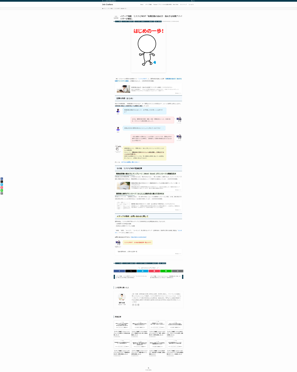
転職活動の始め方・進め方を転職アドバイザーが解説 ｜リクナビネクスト (151, 87)
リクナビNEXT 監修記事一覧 (127, 21)
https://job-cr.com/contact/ (138, 237)
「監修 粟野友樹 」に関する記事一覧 (127, 251)
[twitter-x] (136, 305)
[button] (119, 271)
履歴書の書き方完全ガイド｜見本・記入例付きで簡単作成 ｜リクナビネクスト (153, 204)
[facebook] (133, 305)
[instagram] (138, 305)
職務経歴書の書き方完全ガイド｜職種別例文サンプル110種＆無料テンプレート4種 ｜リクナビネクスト (155, 183)
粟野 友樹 (122, 303)
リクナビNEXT (142, 78)
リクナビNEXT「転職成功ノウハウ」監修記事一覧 (144, 21)
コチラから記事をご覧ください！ (130, 162)
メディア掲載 (118, 21)
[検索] (194, 1)
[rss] (192, 1)
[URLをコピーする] (177, 271)
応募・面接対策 (158, 21)
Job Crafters (107, 4)
